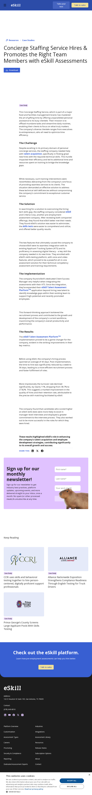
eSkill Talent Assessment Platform (42, 336)
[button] (7, 5)
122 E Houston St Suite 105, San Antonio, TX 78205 (24, 699)
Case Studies (28, 40)
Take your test (61, 5)
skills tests (28, 226)
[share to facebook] (42, 451)
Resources (14, 40)
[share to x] (37, 451)
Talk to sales (80, 5)
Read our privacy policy (34, 789)
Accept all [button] (71, 781)
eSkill (68, 211)
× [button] (89, 775)
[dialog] (46, 783)
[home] (15, 5)
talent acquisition (33, 153)
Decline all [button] (72, 787)
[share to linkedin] (32, 451)
